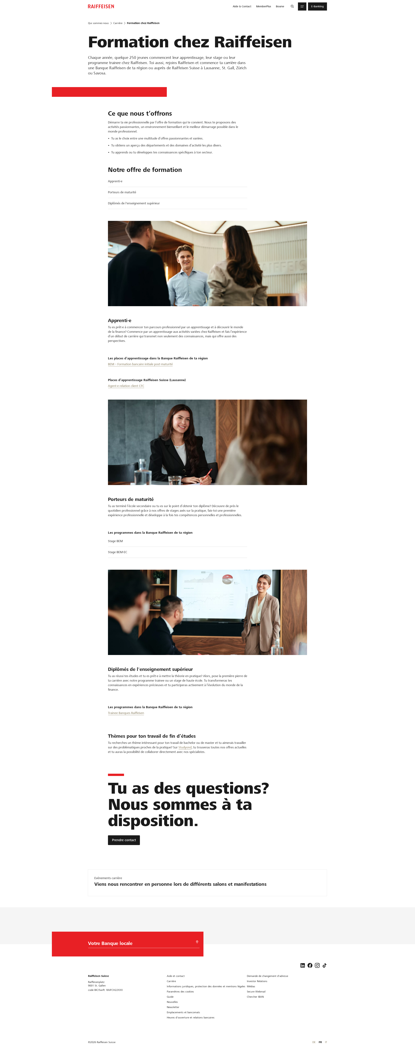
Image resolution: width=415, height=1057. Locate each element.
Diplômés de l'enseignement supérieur (134, 203)
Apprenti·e (115, 181)
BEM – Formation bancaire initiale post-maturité (140, 364)
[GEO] (197, 942)
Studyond (185, 747)
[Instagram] (317, 965)
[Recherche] (292, 6)
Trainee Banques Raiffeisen (126, 713)
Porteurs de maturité (122, 192)
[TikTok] (324, 965)
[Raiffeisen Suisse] (101, 6)
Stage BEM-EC (117, 552)
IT (326, 1042)
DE (313, 1042)
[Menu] (302, 6)
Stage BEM (115, 541)
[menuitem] (242, 6)
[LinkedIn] (302, 965)
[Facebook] (310, 965)
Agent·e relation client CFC (126, 386)
